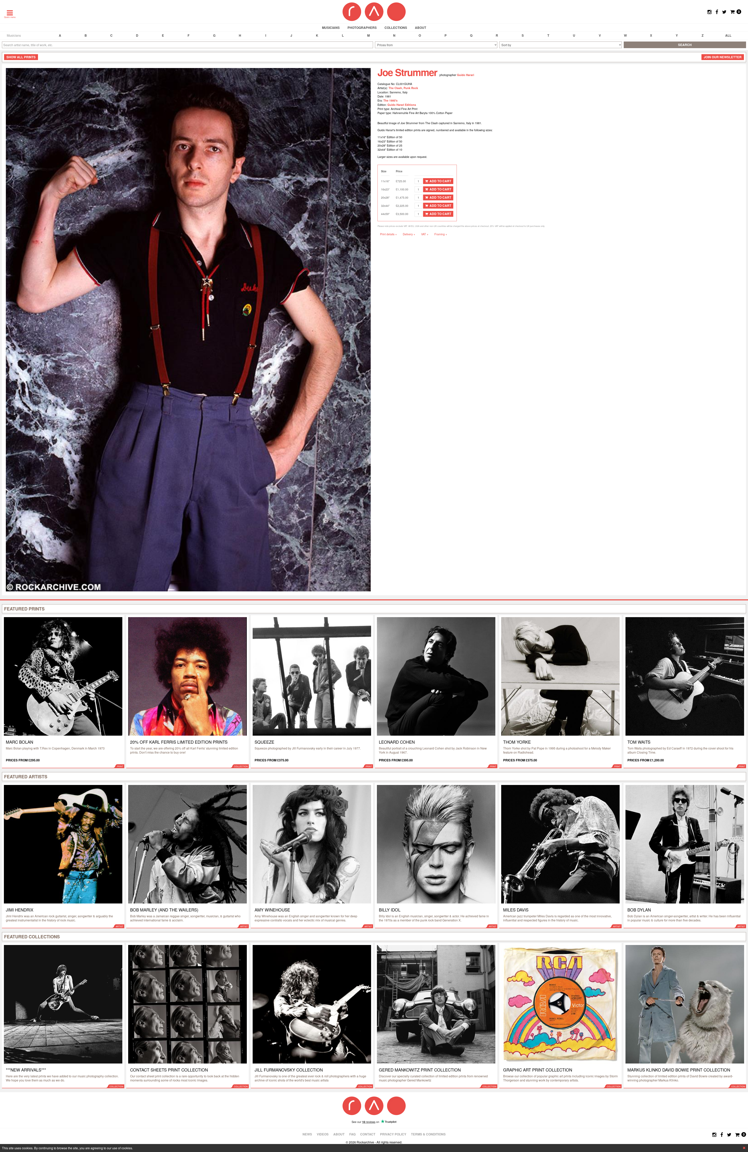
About (420, 27)
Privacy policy (393, 1134)
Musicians (331, 27)
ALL (728, 35)
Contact (367, 1134)
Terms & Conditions (428, 1134)
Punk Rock (411, 88)
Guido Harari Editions (401, 105)
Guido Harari (465, 75)
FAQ (352, 1134)
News (307, 1134)
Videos (323, 1134)
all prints (21, 57)
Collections (396, 27)
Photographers (362, 27)
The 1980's (390, 100)
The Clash (395, 88)
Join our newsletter (723, 57)
